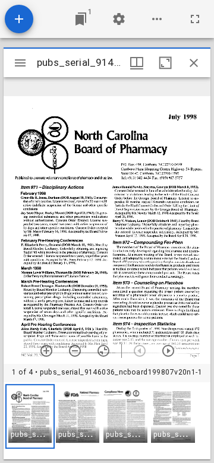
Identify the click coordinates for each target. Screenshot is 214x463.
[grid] (107, 420)
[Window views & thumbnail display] (136, 63)
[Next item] (168, 351)
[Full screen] (195, 19)
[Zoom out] (75, 351)
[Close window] (194, 63)
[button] (30, 416)
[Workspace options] (157, 19)
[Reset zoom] (103, 351)
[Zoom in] (46, 351)
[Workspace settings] (119, 19)
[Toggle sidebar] (20, 63)
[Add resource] (19, 19)
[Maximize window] (165, 63)
